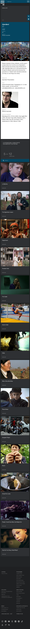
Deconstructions (20, 582)
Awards (18, 587)
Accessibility (19, 598)
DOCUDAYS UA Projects (22, 606)
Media (2, 606)
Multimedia (3, 611)
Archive (18, 603)
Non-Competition (20, 575)
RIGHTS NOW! (19, 576)
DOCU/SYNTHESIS (19, 580)
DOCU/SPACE (19, 611)
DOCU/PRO (18, 578)
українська (9, 1)
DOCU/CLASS (19, 585)
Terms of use (19, 613)
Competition (19, 573)
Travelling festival (20, 607)
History (18, 601)
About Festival (20, 589)
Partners (18, 596)
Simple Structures (20, 583)
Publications (4, 573)
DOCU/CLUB (18, 609)
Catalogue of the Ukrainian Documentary (6, 596)
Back (3, 20)
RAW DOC (3, 594)
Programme (19, 571)
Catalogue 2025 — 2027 (6, 613)
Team (17, 594)
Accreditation (4, 609)
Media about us (4, 607)
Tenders (18, 599)
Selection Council (20, 593)
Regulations (19, 591)
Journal (3, 571)
